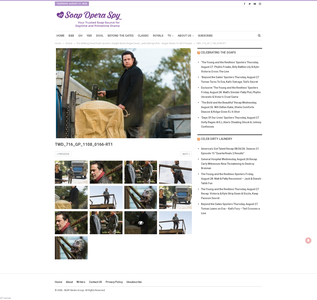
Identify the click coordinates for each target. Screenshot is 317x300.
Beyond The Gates (121, 35)
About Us (184, 35)
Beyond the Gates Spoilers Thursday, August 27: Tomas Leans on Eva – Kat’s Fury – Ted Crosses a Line (230, 209)
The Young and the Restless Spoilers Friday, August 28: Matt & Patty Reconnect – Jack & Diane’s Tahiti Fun (231, 179)
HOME (60, 35)
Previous (63, 154)
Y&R (89, 35)
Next (186, 154)
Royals (158, 35)
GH (80, 35)
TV (169, 35)
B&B (71, 35)
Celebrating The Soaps (218, 52)
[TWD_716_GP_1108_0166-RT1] (71, 172)
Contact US (95, 282)
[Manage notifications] (308, 240)
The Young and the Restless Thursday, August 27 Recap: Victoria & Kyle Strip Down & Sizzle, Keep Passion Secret (230, 194)
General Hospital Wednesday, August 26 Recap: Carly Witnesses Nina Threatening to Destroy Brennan (229, 164)
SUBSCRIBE (205, 35)
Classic (143, 35)
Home (58, 282)
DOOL (99, 35)
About (69, 282)
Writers (80, 282)
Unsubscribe (134, 282)
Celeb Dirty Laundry (216, 139)
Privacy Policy (114, 282)
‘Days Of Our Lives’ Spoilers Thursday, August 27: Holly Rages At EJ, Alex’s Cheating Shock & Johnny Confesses (231, 122)
